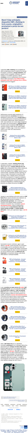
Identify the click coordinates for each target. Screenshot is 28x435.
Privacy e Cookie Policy (16, 430)
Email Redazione (22, 431)
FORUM (16, 406)
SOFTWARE (19, 404)
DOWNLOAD (24, 404)
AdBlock (9, 431)
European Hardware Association (22, 427)
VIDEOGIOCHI (12, 404)
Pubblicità (3, 431)
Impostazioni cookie (19, 432)
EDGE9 (3, 406)
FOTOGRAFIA (8, 406)
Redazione (14, 431)
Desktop (10, 409)
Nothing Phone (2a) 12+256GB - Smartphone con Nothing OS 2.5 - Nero (17, 156)
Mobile (18, 409)
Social (8, 432)
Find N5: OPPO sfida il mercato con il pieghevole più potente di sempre (9, 398)
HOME (2, 404)
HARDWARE (6, 404)
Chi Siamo (3, 430)
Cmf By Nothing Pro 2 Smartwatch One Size (17, 337)
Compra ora (17, 91)
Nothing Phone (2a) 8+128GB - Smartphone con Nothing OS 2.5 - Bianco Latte (17, 136)
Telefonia (12, 42)
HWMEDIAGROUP (23, 406)
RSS (5, 432)
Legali (7, 430)
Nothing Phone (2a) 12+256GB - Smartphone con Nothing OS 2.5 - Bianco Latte (17, 146)
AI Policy (25, 430)
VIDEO (13, 406)
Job (12, 432)
